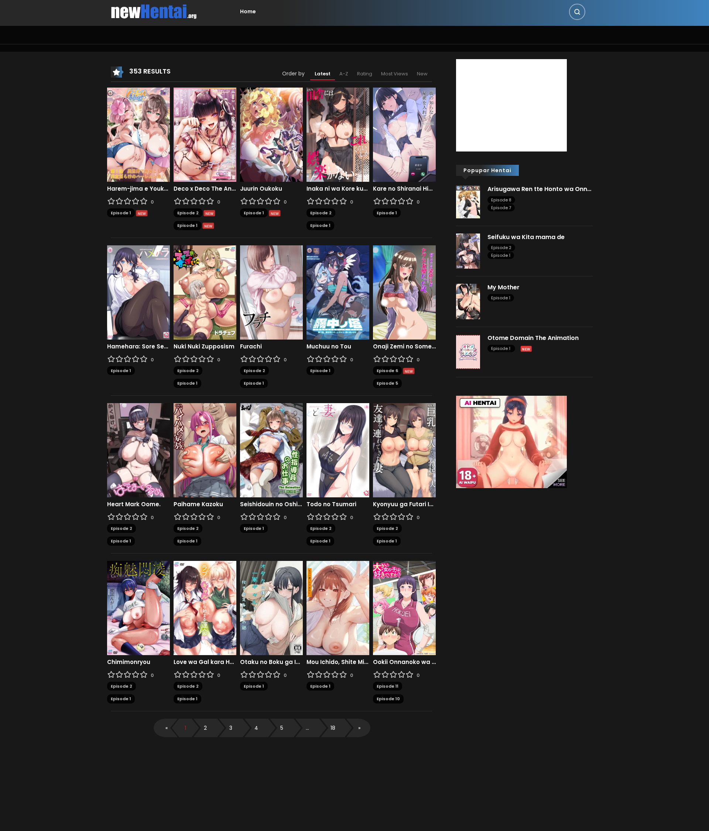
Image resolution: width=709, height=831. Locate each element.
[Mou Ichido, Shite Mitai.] (337, 607)
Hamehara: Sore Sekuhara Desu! (138, 346)
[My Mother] (468, 301)
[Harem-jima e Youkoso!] (138, 134)
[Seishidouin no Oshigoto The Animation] (271, 449)
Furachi (251, 346)
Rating (364, 73)
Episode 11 (387, 686)
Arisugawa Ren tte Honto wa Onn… (539, 189)
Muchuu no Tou (328, 346)
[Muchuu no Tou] (337, 292)
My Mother (503, 287)
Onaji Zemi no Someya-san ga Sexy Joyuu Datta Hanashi (404, 346)
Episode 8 (501, 200)
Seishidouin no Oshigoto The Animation (271, 504)
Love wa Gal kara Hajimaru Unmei (205, 662)
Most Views (394, 73)
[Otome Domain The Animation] (468, 351)
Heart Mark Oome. (134, 504)
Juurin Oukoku (261, 188)
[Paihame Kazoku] (205, 449)
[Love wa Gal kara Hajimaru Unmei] (205, 607)
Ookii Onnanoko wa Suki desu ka (404, 662)
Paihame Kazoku (198, 504)
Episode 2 (188, 213)
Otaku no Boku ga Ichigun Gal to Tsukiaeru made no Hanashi (271, 662)
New (422, 73)
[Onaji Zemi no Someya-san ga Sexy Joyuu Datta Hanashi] (404, 292)
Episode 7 (501, 208)
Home (248, 11)
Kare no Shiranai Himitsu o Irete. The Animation (404, 188)
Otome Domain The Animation (533, 338)
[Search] (577, 12)
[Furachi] (271, 292)
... (307, 728)
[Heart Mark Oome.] (138, 449)
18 (332, 728)
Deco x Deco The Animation (205, 188)
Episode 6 (387, 371)
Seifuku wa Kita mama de (526, 237)
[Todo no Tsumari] (337, 449)
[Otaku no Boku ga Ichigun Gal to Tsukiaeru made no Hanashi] (271, 607)
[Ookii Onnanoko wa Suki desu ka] (404, 607)
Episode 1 (121, 213)
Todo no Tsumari (331, 504)
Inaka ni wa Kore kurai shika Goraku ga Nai (337, 188)
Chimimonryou (128, 662)
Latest (322, 73)
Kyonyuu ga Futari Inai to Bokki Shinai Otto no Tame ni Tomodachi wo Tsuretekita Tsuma (404, 504)
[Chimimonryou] (138, 607)
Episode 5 (387, 383)
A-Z (343, 73)
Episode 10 (388, 699)
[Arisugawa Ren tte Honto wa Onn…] (468, 201)
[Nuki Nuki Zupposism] (205, 292)
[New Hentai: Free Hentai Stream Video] (153, 11)
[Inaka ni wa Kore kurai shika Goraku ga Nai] (337, 134)
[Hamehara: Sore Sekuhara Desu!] (138, 292)
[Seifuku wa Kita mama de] (468, 250)
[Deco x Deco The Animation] (205, 134)
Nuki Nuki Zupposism (204, 346)
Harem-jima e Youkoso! (138, 188)
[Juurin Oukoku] (271, 134)
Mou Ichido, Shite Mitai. (337, 662)
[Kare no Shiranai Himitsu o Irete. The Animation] (404, 134)
